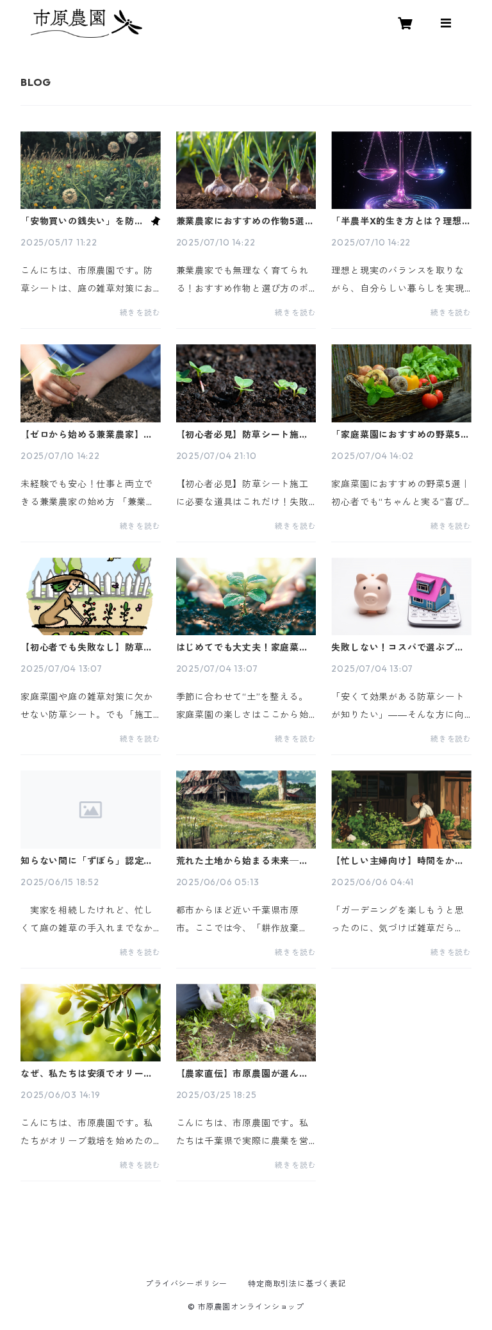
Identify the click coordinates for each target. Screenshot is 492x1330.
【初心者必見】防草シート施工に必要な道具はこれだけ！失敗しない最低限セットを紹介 (242, 434)
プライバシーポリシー (186, 1283)
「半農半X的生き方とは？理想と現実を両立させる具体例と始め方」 (401, 221)
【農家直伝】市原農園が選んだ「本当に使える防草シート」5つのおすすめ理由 (245, 1073)
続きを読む (140, 312)
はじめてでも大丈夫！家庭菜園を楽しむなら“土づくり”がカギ (242, 647)
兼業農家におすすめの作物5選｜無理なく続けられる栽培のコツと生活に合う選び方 (245, 221)
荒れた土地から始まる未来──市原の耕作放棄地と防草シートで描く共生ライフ (242, 860)
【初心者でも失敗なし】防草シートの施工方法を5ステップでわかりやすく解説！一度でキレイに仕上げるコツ (89, 647)
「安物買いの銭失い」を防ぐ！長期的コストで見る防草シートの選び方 (82, 221)
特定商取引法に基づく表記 (297, 1283)
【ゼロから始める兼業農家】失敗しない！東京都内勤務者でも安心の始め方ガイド (86, 434)
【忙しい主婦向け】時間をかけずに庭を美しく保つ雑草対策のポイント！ (397, 860)
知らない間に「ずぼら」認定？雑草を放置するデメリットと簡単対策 (86, 860)
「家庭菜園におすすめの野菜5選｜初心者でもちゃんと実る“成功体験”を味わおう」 (400, 434)
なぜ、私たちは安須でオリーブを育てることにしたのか (86, 1073)
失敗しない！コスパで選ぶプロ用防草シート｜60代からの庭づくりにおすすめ (399, 647)
